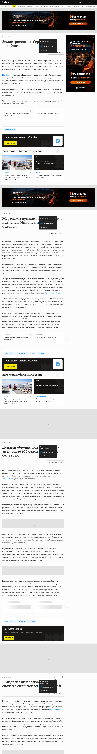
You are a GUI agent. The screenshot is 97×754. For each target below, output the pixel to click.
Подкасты (39, 6)
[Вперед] (67, 114)
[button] (94, 2)
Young (69, 6)
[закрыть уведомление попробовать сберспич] (55, 42)
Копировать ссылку (57, 52)
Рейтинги (21, 6)
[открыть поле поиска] (90, 2)
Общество (38, 172)
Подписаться (10, 143)
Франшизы (30, 6)
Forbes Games (8, 6)
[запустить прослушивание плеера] (54, 36)
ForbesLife (6, 172)
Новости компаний (41, 396)
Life (51, 6)
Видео (46, 6)
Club (82, 6)
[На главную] (5, 2)
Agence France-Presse (53, 293)
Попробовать (44, 50)
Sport (63, 6)
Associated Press (8, 474)
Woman (57, 6)
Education (76, 6)
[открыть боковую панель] (85, 2)
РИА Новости (7, 75)
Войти (79, 2)
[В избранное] (30, 110)
